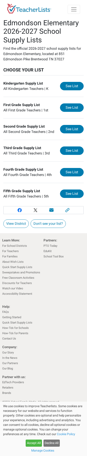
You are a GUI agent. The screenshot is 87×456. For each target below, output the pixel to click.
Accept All (34, 443)
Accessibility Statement (17, 293)
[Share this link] (68, 210)
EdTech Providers (13, 382)
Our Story (8, 352)
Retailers (7, 387)
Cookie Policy (66, 434)
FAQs (5, 312)
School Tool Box (54, 256)
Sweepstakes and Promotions (21, 272)
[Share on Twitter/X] (35, 210)
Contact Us (9, 338)
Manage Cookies (42, 450)
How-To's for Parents (15, 333)
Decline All (51, 443)
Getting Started (11, 317)
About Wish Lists (13, 261)
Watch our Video (12, 288)
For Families (10, 256)
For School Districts (14, 245)
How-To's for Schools (15, 328)
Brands (6, 393)
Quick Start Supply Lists (17, 267)
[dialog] (43, 429)
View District (16, 223)
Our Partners (10, 363)
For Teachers (10, 251)
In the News (9, 357)
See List (75, 86)
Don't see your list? (48, 223)
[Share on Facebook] (20, 210)
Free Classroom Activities (18, 277)
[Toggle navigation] (74, 9)
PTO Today (50, 245)
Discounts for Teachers (17, 283)
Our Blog (7, 368)
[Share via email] (52, 210)
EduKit (48, 251)
